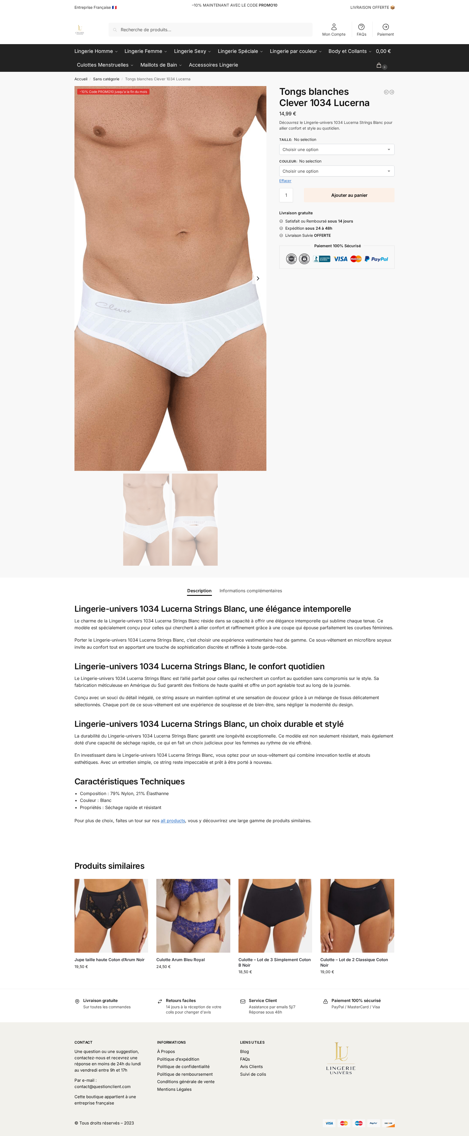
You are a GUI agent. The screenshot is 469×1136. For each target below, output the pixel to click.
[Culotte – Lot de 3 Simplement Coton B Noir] (275, 916)
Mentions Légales (174, 1089)
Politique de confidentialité (183, 1066)
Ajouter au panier (349, 195)
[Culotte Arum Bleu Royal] (193, 916)
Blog (244, 1051)
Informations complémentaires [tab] (251, 590)
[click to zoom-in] (170, 278)
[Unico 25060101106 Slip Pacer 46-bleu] (386, 92)
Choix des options (111, 978)
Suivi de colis (253, 1074)
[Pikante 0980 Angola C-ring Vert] (392, 92)
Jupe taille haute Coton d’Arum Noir (109, 959)
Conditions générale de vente (186, 1081)
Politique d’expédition (178, 1059)
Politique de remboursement (185, 1074)
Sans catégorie (106, 79)
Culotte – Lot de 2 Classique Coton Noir (354, 962)
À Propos (166, 1051)
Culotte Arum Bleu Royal (180, 959)
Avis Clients (251, 1066)
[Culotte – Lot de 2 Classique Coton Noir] (357, 916)
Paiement (385, 34)
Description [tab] (199, 590)
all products (173, 820)
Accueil (80, 79)
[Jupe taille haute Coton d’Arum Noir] (111, 916)
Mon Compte (334, 34)
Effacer (285, 180)
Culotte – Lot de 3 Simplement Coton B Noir (274, 962)
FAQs (361, 34)
